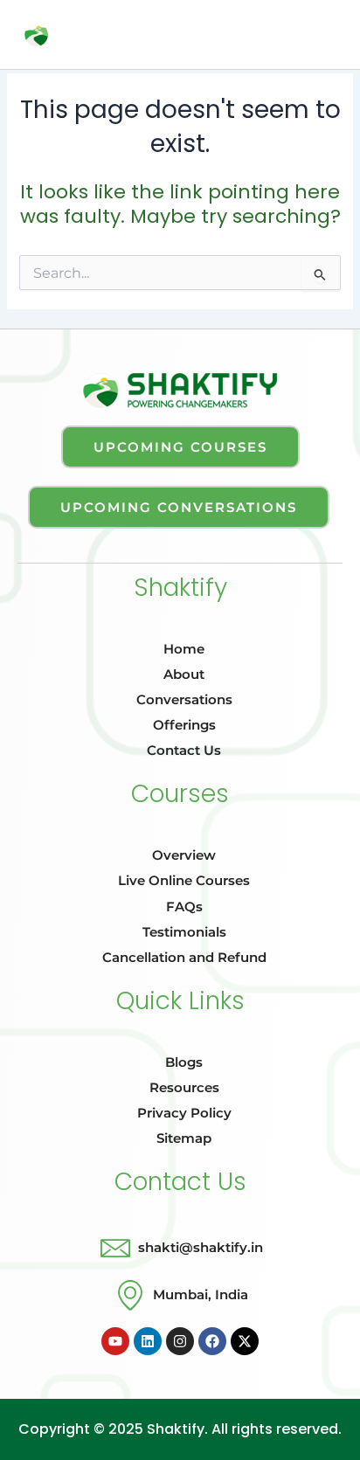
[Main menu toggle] (324, 34)
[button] (188, 38)
